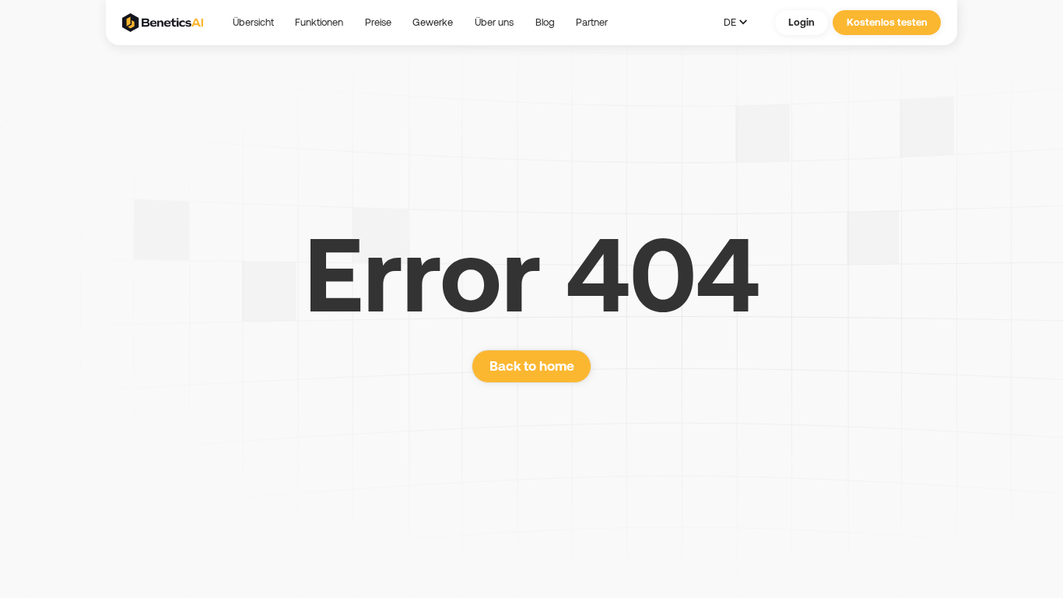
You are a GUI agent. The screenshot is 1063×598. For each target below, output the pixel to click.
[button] (432, 22)
